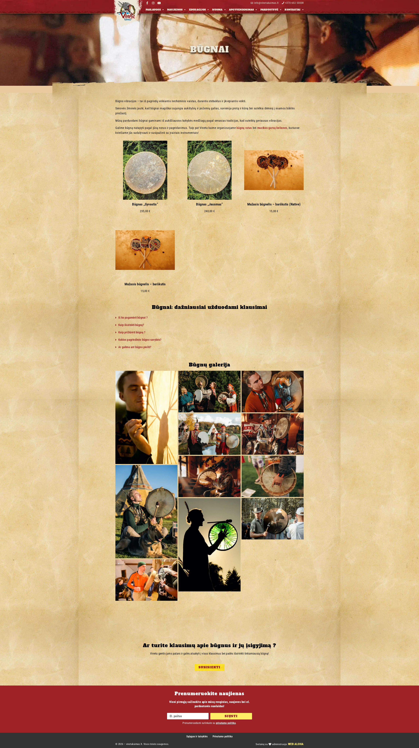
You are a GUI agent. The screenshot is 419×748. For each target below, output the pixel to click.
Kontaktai (292, 9)
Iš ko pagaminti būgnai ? (133, 317)
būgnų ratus (244, 128)
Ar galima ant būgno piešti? (134, 347)
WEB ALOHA (296, 744)
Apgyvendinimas (241, 9)
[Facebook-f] (147, 3)
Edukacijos (197, 9)
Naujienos (174, 9)
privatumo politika (226, 723)
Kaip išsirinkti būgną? (131, 325)
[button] (209, 317)
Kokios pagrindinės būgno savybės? (140, 339)
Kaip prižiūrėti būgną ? (132, 332)
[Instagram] (153, 3)
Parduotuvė (269, 9)
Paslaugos (153, 9)
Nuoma (217, 9)
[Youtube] (159, 3)
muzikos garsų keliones (272, 128)
